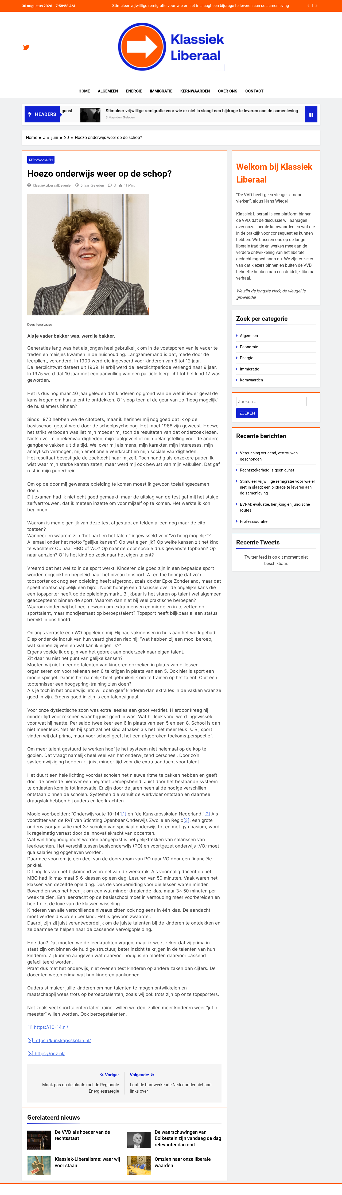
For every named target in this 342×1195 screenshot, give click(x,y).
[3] (186, 820)
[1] (123, 814)
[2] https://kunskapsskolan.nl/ (59, 1040)
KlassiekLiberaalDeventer (52, 185)
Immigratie (161, 91)
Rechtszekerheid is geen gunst (267, 470)
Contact (254, 91)
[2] (207, 814)
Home (84, 91)
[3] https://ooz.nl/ (46, 1053)
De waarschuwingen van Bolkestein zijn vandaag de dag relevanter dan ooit (188, 1139)
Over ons (227, 91)
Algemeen (108, 91)
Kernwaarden (195, 91)
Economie (249, 347)
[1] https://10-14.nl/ (47, 1027)
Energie (134, 91)
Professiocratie (253, 521)
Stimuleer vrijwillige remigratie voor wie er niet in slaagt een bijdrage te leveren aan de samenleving (200, 6)
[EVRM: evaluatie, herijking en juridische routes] (291, 118)
